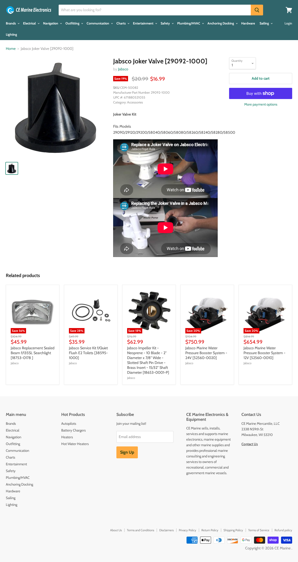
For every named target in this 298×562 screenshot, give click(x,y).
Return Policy (209, 530)
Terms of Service (258, 530)
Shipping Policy (233, 530)
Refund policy (283, 530)
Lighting (11, 34)
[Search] (257, 10)
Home (11, 49)
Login (288, 23)
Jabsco (123, 69)
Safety (166, 23)
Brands (11, 23)
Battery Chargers (73, 430)
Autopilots (68, 424)
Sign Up (127, 452)
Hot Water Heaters (75, 444)
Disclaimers (166, 530)
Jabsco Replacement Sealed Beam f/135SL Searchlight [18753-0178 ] (32, 353)
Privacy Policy (187, 530)
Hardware (248, 23)
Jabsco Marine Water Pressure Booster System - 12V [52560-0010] (264, 353)
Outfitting (72, 23)
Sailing (265, 23)
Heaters (67, 437)
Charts (121, 23)
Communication (98, 23)
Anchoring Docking (221, 23)
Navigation (51, 23)
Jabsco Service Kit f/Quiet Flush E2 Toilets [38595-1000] (88, 353)
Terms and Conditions (140, 530)
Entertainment (143, 23)
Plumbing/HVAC (189, 23)
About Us (116, 530)
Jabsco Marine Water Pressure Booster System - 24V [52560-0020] (206, 353)
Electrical (30, 23)
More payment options (260, 104)
